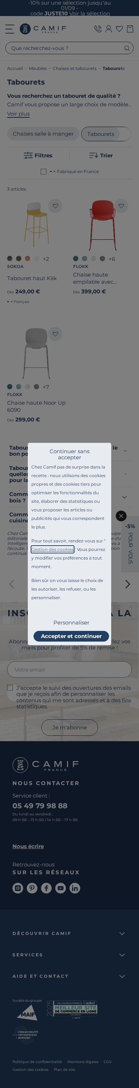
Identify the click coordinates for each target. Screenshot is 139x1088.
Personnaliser (71, 622)
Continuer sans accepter (69, 454)
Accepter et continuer (71, 636)
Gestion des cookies (52, 549)
